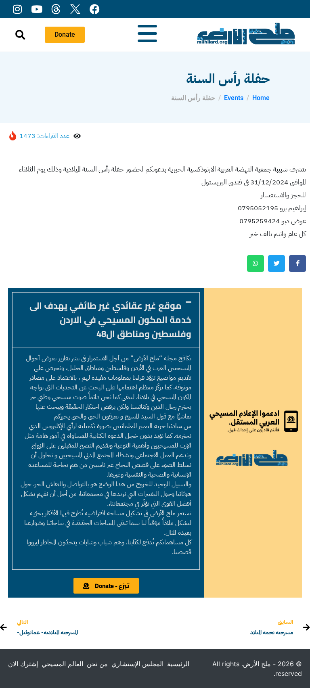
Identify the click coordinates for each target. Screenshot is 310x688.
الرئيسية (178, 664)
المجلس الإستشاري (137, 664)
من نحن (97, 664)
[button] (106, 320)
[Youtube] (36, 9)
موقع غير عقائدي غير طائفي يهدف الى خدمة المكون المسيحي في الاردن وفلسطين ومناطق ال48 (110, 319)
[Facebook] (95, 9)
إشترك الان (23, 664)
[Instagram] (17, 9)
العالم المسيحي (62, 664)
